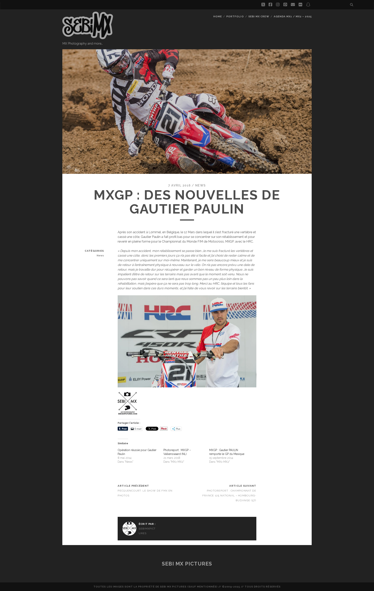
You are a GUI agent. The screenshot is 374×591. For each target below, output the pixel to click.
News (200, 185)
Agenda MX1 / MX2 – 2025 (293, 16)
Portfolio (235, 16)
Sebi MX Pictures (187, 564)
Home (217, 16)
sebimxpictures (147, 531)
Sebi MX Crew (258, 16)
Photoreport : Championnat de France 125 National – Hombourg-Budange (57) (229, 495)
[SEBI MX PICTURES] (87, 37)
